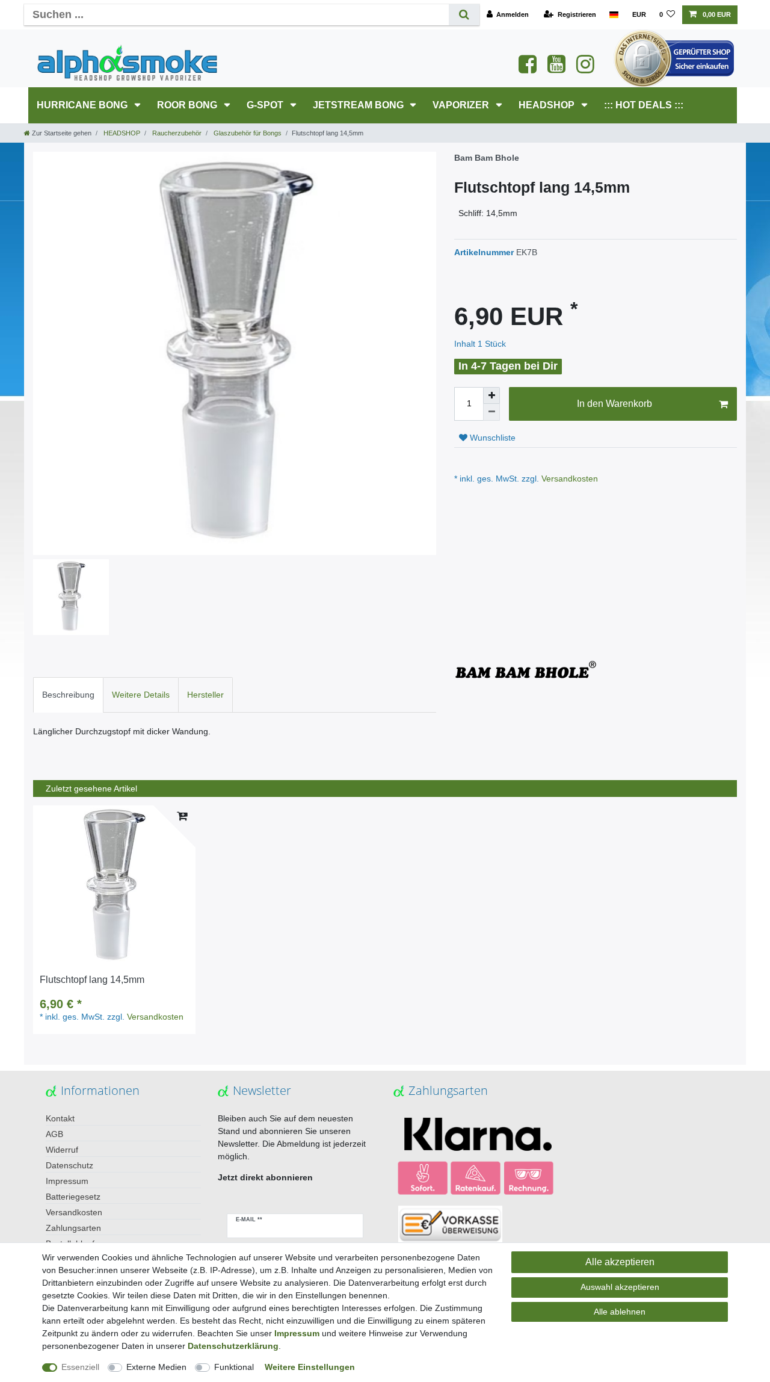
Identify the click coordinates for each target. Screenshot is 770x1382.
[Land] (614, 14)
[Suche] (464, 14)
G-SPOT (266, 105)
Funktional (234, 1367)
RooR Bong (188, 105)
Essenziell (80, 1367)
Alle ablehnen (619, 1311)
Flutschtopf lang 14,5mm (92, 980)
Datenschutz (69, 1165)
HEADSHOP (548, 105)
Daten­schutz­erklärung (233, 1346)
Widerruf (62, 1149)
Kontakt (60, 1118)
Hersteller (205, 694)
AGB (54, 1134)
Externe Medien (156, 1367)
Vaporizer (462, 105)
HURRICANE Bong (83, 105)
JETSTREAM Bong (359, 105)
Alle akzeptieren (619, 1262)
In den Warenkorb (614, 403)
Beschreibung (68, 694)
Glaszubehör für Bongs (247, 133)
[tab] (68, 695)
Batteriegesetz (73, 1196)
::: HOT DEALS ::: (643, 105)
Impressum (67, 1181)
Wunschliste (491, 437)
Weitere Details (141, 694)
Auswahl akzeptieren (620, 1287)
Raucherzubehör (176, 133)
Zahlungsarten (73, 1228)
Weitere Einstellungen (310, 1367)
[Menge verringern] (491, 412)
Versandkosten (568, 478)
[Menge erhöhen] (491, 395)
